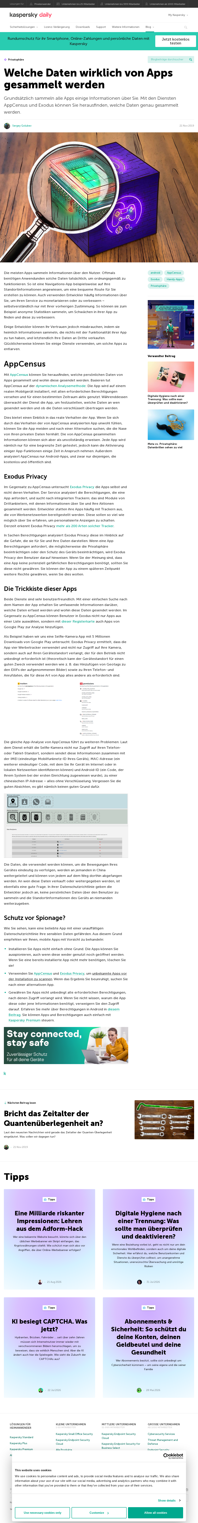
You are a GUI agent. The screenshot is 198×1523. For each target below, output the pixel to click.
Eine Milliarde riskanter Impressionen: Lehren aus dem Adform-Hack (49, 1221)
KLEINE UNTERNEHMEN (71, 1424)
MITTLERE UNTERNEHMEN (119, 1424)
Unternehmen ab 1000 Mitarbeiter (167, 4)
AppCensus (19, 375)
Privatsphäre (16, 59)
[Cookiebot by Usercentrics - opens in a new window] (166, 1456)
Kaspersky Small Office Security (74, 1434)
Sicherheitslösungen (22, 27)
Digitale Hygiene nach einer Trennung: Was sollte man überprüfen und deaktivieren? (168, 399)
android (155, 272)
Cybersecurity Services (161, 1434)
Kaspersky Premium (24, 1020)
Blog (148, 27)
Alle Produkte (64, 1449)
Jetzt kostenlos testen (175, 41)
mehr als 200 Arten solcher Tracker (85, 526)
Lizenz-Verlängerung (57, 27)
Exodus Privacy (82, 487)
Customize (97, 1512)
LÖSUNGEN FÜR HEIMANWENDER (20, 1426)
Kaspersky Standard (21, 1437)
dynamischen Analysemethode (61, 386)
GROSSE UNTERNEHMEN (164, 1424)
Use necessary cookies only (42, 1512)
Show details (167, 1500)
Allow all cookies (155, 1512)
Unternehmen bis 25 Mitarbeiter (78, 4)
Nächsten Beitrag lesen (22, 1102)
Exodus (155, 279)
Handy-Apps (174, 279)
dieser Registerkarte (78, 621)
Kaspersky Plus (18, 1443)
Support (101, 27)
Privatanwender (42, 4)
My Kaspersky (176, 15)
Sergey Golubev (22, 125)
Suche (190, 59)
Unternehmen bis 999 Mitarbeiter (122, 4)
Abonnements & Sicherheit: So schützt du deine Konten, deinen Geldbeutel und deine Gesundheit (148, 1337)
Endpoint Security (158, 1449)
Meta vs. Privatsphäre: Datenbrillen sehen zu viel (165, 445)
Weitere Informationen (125, 27)
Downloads (83, 27)
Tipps (51, 1199)
